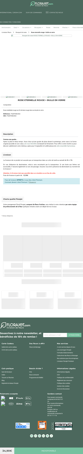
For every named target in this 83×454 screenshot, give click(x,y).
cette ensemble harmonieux (65, 146)
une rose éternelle (30, 144)
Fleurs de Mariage (34, 347)
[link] (41, 64)
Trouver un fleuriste (8, 377)
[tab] (7, 27)
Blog (3, 380)
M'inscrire (74, 335)
